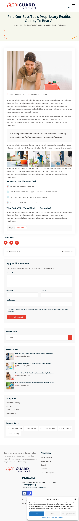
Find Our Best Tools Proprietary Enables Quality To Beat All (34, 373)
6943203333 (31, 487)
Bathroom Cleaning (13, 403)
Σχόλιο (10, 273)
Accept (36, 514)
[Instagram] (29, 493)
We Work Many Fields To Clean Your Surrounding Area (33, 363)
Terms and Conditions (57, 517)
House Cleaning (20, 227)
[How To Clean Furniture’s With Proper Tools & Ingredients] (10, 356)
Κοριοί (43, 465)
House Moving (11, 413)
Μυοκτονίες (45, 469)
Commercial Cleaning (48, 428)
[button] (75, 499)
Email (43, 291)
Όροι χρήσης (27, 499)
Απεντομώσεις (46, 461)
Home (15, 25)
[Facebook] (24, 493)
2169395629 (42, 487)
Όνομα (10, 291)
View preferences (69, 514)
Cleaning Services (12, 410)
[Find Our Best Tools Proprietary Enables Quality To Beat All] (10, 376)
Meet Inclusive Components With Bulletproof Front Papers (34, 382)
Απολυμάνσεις (46, 457)
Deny (52, 514)
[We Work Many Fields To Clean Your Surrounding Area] (10, 366)
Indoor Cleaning (13, 433)
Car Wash (9, 406)
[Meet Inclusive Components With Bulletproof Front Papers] (10, 385)
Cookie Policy (46, 517)
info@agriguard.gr (29, 485)
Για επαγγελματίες (48, 472)
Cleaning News (31, 428)
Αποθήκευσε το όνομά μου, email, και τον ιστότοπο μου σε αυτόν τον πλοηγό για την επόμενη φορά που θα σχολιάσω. (38, 310)
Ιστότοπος (11, 300)
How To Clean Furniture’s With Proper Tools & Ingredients (34, 353)
